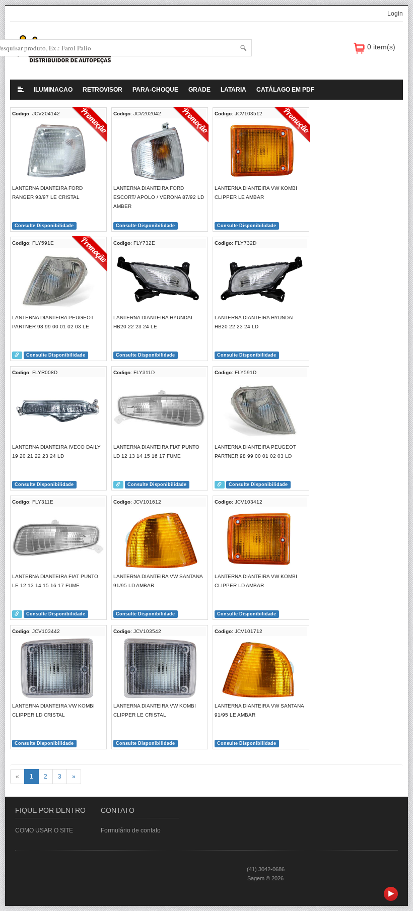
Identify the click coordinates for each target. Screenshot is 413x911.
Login (395, 13)
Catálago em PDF (285, 89)
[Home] (21, 90)
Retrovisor (102, 89)
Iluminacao (53, 89)
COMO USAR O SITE (44, 830)
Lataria (233, 89)
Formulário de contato (131, 830)
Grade (199, 89)
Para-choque (155, 89)
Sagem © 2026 (265, 878)
